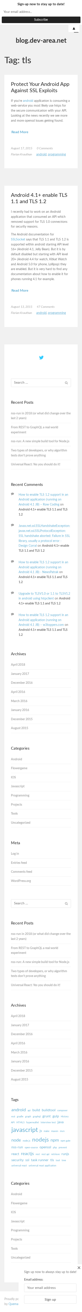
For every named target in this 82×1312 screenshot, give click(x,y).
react (15, 1154)
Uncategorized (20, 822)
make (46, 1131)
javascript (24, 1130)
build (36, 1110)
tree (64, 1160)
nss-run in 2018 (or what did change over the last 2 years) (41, 416)
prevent (63, 1147)
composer (62, 1110)
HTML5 (20, 1122)
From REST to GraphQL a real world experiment (34, 430)
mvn (62, 1131)
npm (55, 1140)
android (28, 100)
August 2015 (19, 728)
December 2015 (22, 719)
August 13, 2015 (21, 306)
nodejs (40, 1140)
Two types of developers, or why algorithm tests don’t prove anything (39, 453)
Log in (15, 853)
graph (28, 1116)
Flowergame (19, 768)
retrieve (55, 1154)
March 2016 (19, 701)
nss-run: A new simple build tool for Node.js (40, 441)
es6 (13, 1116)
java (61, 1122)
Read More (19, 132)
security (17, 1160)
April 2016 (18, 692)
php (55, 1147)
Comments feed (21, 871)
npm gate (65, 1141)
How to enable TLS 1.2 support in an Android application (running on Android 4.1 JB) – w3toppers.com (43, 620)
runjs (65, 1154)
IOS (13, 777)
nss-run (17, 1147)
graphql (37, 1116)
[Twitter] (41, 358)
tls (52, 1160)
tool (58, 1160)
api (29, 1110)
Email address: (33, 1279)
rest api (45, 1154)
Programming (57, 154)
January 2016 (20, 710)
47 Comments (46, 306)
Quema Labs (17, 1304)
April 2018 (18, 664)
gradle (20, 1116)
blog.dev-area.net (41, 40)
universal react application (42, 1165)
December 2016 (22, 682)
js (41, 1131)
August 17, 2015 (21, 148)
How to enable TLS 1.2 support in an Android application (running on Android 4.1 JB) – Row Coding (43, 499)
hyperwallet (32, 1122)
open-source (31, 1147)
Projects (16, 804)
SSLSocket (18, 239)
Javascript (17, 786)
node (16, 1140)
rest (38, 1154)
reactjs (27, 1154)
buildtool (49, 1110)
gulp (55, 1116)
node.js (26, 1141)
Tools (14, 813)
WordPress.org (21, 881)
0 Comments (45, 148)
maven (54, 1131)
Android (41, 154)
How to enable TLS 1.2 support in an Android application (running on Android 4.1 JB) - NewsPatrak (43, 567)
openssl (45, 1147)
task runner (40, 1160)
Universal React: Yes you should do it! (35, 464)
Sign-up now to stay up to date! (41, 4)
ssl (27, 1160)
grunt (46, 1116)
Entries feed (19, 862)
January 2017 (20, 674)
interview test (48, 1122)
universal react (19, 1165)
